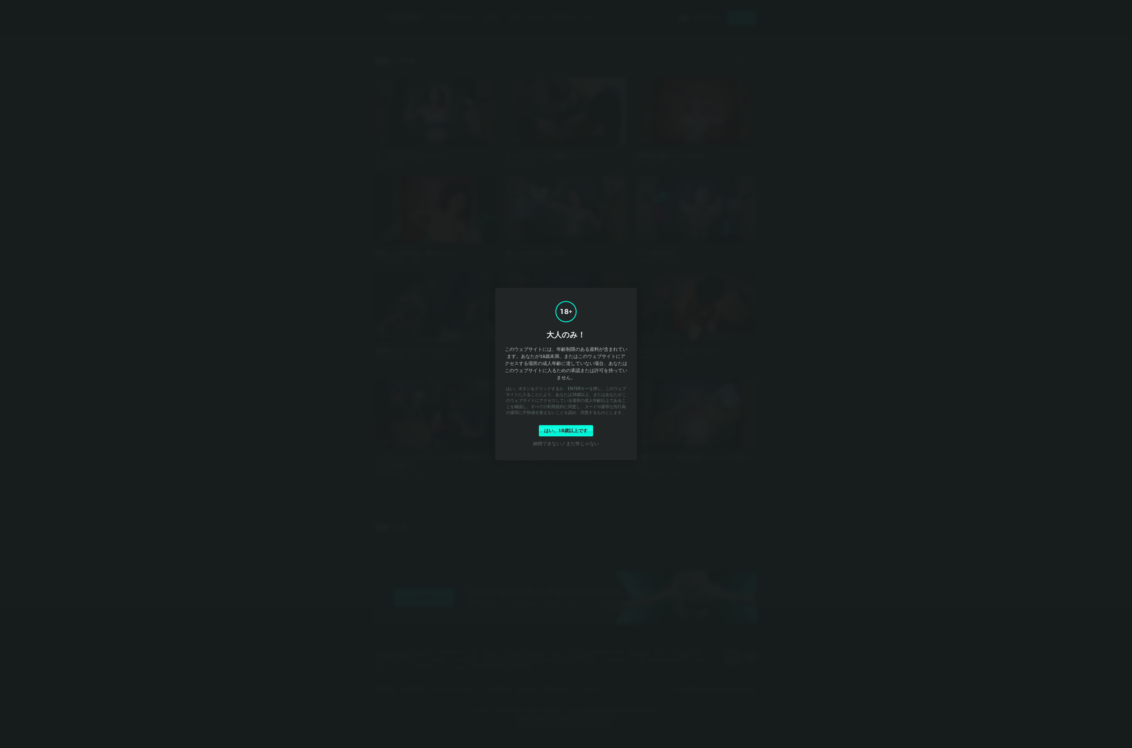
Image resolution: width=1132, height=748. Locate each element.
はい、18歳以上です (566, 430)
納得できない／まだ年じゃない (566, 443)
